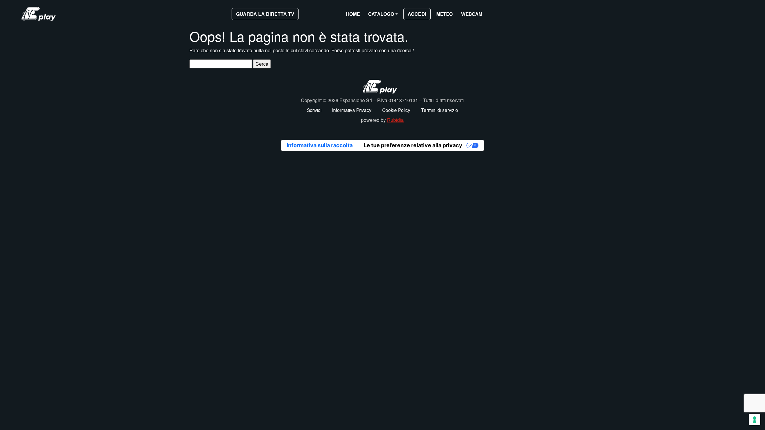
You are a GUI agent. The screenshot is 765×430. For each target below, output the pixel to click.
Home (353, 13)
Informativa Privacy (351, 110)
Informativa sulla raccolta (320, 145)
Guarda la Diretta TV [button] (265, 13)
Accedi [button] (417, 13)
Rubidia (395, 119)
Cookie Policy (396, 110)
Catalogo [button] (381, 13)
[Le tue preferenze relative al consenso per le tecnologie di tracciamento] (754, 419)
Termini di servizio (439, 110)
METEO (444, 13)
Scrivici (314, 110)
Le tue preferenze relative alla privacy (413, 145)
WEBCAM (471, 13)
